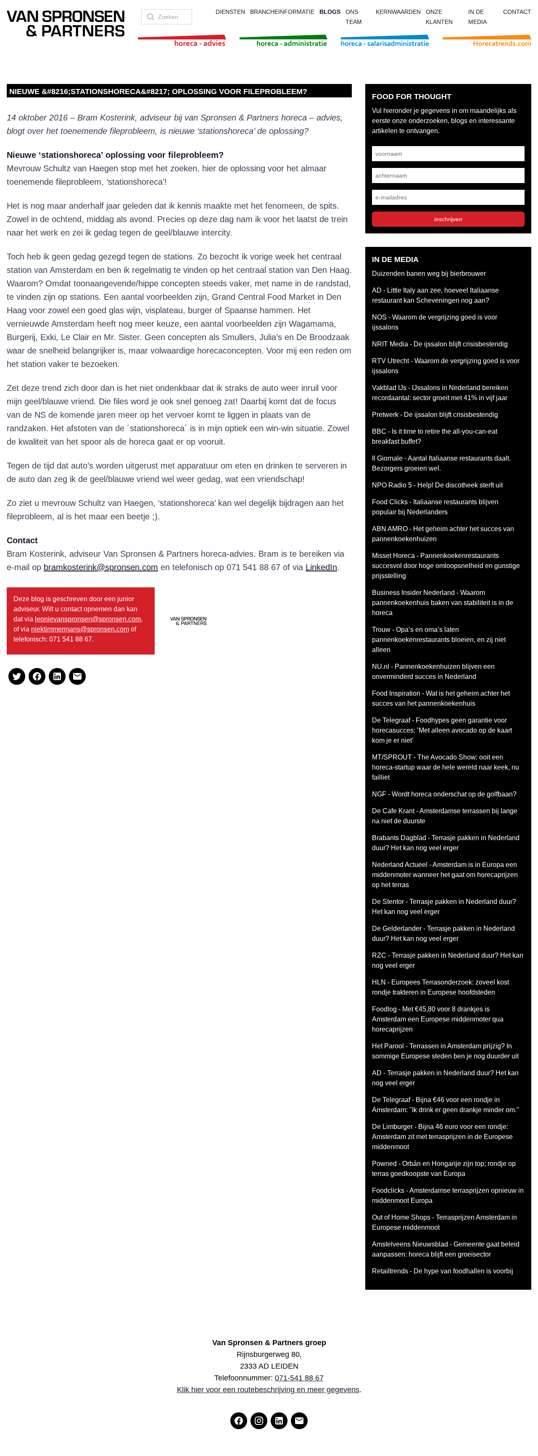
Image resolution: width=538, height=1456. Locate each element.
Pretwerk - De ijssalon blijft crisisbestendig (435, 414)
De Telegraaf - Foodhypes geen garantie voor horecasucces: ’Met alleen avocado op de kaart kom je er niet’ (442, 730)
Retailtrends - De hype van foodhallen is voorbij (442, 1271)
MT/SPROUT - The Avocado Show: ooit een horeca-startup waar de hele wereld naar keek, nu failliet (445, 767)
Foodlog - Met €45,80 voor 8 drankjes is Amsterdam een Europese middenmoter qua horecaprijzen (438, 1019)
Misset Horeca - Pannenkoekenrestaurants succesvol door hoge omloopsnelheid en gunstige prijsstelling (446, 565)
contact (517, 11)
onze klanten (439, 16)
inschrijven (448, 219)
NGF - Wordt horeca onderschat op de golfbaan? (444, 794)
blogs (329, 11)
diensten (230, 11)
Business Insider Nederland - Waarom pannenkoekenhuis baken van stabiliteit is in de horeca (442, 602)
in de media (477, 16)
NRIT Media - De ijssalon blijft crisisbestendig (440, 344)
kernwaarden (398, 11)
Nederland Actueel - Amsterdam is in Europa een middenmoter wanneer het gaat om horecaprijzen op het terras (445, 874)
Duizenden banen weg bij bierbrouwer (429, 273)
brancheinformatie (282, 11)
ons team (353, 16)
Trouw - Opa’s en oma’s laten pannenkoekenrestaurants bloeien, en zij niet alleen (439, 639)
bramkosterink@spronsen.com (101, 567)
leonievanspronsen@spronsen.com (88, 619)
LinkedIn (321, 567)
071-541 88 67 (299, 1378)
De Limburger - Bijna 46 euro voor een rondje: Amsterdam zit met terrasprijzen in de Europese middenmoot (442, 1136)
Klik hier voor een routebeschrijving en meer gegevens (268, 1389)
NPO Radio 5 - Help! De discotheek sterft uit (437, 485)
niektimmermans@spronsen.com (80, 629)
